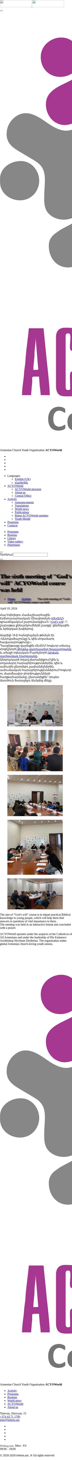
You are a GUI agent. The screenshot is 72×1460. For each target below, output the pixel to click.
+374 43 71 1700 (10, 1416)
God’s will (57, 621)
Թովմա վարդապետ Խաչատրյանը (44, 649)
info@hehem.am (9, 1420)
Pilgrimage (13, 544)
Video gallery (15, 541)
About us (20, 492)
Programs (12, 531)
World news (22, 508)
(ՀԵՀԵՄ (57, 618)
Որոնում (6, 554)
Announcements (24, 502)
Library (11, 538)
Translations (22, 505)
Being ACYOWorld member (31, 515)
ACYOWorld (15, 1403)
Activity (25, 598)
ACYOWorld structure (28, 489)
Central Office (23, 495)
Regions (12, 535)
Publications (22, 512)
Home (11, 598)
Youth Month (22, 518)
